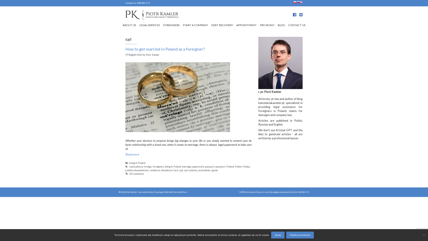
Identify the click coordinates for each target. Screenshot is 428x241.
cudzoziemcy (136, 166)
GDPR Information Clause (250, 192)
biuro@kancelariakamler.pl (282, 192)
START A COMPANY (195, 25)
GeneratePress (180, 192)
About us (129, 25)
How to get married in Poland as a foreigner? (165, 49)
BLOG (281, 25)
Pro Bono (267, 25)
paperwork (198, 166)
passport (210, 166)
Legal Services (149, 25)
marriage (186, 166)
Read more (132, 154)
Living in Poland (137, 163)
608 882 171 (143, 3)
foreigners (158, 166)
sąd (181, 170)
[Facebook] (294, 15)
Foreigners (171, 25)
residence (155, 170)
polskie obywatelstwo (137, 170)
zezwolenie (204, 170)
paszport (220, 166)
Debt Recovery (222, 25)
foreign (148, 166)
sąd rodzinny (190, 170)
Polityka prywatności (300, 235)
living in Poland (173, 166)
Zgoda (278, 235)
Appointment (246, 25)
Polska (246, 166)
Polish (238, 166)
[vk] (301, 15)
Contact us (296, 25)
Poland (230, 166)
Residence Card (169, 170)
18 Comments (136, 173)
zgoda (214, 170)
